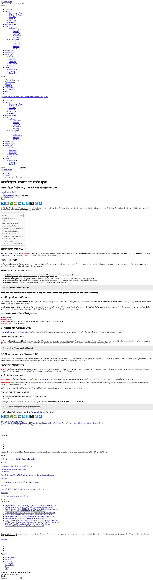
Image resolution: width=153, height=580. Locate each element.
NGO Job (12, 20)
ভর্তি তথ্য (11, 56)
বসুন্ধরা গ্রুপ (16, 34)
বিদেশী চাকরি (4, 486)
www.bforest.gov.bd (51, 379)
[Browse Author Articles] (5, 434)
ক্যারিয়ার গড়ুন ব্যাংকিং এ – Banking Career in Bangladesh (18, 459)
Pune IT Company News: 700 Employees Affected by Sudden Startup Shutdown (31, 509)
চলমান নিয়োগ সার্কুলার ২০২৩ (65, 423)
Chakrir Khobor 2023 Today (26, 423)
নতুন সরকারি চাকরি (78, 423)
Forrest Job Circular (38, 412)
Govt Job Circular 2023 (43, 423)
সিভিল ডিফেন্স (12, 60)
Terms (7, 91)
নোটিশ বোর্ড (16, 49)
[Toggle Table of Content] (20, 215)
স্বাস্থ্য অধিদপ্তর (13, 64)
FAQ (6, 93)
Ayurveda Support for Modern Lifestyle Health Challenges (24, 518)
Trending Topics (10, 24)
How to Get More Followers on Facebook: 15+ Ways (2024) (25, 526)
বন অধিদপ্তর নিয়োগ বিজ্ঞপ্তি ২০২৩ (10, 226)
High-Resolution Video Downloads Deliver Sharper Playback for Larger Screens (31, 505)
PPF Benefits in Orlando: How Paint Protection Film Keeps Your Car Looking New (32, 522)
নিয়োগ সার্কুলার (87, 423)
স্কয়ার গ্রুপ (16, 37)
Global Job (12, 17)
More (7, 26)
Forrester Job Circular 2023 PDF (13, 243)
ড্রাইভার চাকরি (13, 28)
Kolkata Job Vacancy (16, 15)
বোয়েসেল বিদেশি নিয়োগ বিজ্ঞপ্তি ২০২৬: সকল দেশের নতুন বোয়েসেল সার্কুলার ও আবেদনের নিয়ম (30, 513)
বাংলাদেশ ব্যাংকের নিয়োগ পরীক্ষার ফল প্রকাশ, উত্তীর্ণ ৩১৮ (16, 466)
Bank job (12, 19)
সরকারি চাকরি (12, 192)
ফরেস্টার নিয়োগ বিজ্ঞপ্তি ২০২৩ (9, 218)
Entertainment (13, 69)
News (7, 67)
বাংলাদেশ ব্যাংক (17, 45)
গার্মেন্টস (15, 41)
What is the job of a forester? (10, 223)
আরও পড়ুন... (4, 539)
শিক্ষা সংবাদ (12, 58)
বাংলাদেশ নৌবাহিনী (14, 39)
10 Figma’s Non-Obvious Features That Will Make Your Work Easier (27, 524)
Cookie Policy (9, 89)
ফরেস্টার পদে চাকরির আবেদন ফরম (11, 241)
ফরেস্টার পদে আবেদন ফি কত (9, 238)
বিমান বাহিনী (16, 47)
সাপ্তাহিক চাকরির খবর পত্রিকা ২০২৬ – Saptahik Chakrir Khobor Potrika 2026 (28, 514)
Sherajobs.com (10, 255)
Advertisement (10, 82)
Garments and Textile (16, 13)
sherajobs (15, 574)
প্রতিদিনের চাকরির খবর (97, 423)
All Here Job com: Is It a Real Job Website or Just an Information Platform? (29, 516)
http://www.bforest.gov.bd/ (14, 421)
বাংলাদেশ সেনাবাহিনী (10, 52)
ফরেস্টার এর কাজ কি (7, 221)
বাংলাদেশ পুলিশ (17, 43)
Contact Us (8, 9)
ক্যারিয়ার (11, 65)
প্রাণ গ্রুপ (16, 32)
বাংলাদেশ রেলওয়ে (9, 50)
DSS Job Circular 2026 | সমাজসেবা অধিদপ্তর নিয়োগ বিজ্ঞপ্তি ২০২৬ (25, 511)
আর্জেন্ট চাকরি (54, 423)
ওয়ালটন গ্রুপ (12, 62)
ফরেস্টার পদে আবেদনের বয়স (9, 233)
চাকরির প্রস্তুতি (9, 54)
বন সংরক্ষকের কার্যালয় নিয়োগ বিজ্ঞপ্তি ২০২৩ (12, 228)
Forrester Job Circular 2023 (10, 231)
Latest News (13, 73)
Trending (12, 71)
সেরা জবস (26, 253)
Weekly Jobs (13, 22)
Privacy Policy (10, 87)
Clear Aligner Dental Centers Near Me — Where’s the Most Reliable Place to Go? (32, 520)
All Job (7, 11)
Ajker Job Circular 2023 (9, 423)
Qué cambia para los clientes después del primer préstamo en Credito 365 (29, 507)
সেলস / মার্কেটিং (17, 30)
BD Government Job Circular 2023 (12, 236)
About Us (8, 84)
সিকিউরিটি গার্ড (17, 35)
